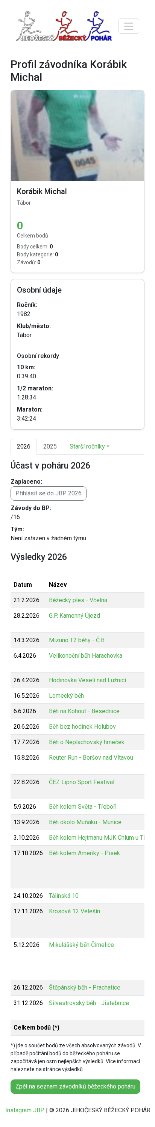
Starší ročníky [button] (87, 446)
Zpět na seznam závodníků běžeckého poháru (75, 1086)
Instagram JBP (24, 1110)
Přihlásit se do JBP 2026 (48, 493)
